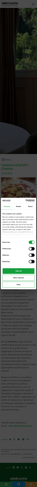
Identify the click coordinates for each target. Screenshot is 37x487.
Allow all (18, 271)
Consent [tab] (7, 206)
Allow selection (18, 278)
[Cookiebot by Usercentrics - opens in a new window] (26, 200)
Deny (18, 284)
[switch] (32, 248)
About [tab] (30, 206)
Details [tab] (18, 206)
